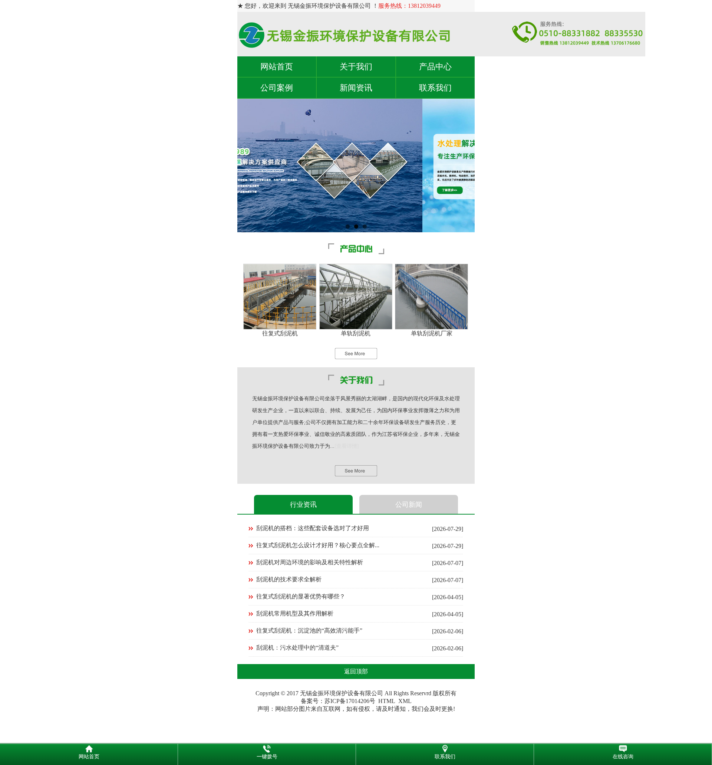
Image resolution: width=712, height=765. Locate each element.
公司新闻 (408, 504)
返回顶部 (356, 671)
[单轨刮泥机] (355, 327)
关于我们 (356, 66)
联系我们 (435, 87)
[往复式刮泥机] (279, 327)
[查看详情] (346, 446)
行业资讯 (303, 504)
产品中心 (435, 66)
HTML (386, 701)
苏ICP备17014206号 (349, 701)
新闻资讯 (356, 87)
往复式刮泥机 (280, 333)
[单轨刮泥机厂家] (431, 327)
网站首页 (276, 66)
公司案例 (276, 87)
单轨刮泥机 (355, 333)
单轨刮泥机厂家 (431, 333)
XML (405, 701)
